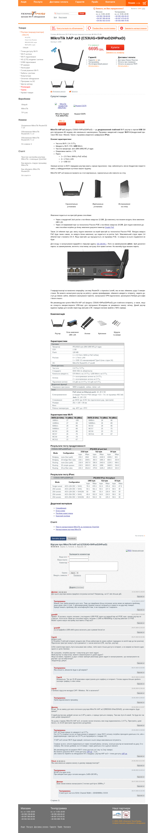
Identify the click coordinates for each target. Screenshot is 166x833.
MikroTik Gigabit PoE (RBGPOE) (62, 115)
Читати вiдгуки (138, 551)
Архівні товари (27, 93)
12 (96, 60)
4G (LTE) (27, 37)
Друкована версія (59, 91)
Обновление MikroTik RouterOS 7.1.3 (30, 133)
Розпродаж (25, 87)
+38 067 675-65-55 (122, 18)
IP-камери (25, 65)
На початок (139, 536)
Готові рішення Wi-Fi (29, 70)
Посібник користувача (64, 513)
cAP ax (124, 754)
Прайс (95, 2)
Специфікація (61, 508)
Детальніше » (93, 66)
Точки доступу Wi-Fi (29, 51)
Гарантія (79, 2)
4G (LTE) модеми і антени (32, 59)
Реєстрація (63, 17)
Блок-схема (60, 511)
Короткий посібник (63, 516)
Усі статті (26, 175)
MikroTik (26, 35)
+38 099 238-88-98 (103, 16)
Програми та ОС (28, 81)
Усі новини (26, 144)
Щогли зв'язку (27, 84)
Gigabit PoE (109, 227)
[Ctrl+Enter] (77, 587)
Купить (61, 124)
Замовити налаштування (136, 28)
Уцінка (23, 90)
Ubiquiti (25, 48)
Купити (115, 47)
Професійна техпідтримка (103, 28)
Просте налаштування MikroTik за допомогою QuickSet (77, 527)
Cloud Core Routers (31, 40)
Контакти (110, 2)
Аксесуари (25, 68)
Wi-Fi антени (26, 54)
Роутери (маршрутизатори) (32, 32)
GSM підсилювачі (28, 62)
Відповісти (140, 596)
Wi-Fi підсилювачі (28, 57)
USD (143, 8)
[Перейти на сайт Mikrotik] (126, 814)
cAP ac (89, 752)
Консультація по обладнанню (70, 28)
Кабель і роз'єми (28, 73)
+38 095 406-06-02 (122, 16)
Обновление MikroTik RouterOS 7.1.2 (30, 139)
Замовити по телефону (115, 52)
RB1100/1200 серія (31, 42)
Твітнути (74, 91)
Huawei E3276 (79, 114)
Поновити (77, 575)
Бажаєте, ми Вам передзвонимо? (110, 8)
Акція (23, 2)
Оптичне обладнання (30, 78)
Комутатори (26, 76)
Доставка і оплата (59, 2)
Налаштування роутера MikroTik (68, 529)
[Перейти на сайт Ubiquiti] (117, 814)
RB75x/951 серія (30, 45)
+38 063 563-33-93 (103, 21)
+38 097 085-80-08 (103, 18)
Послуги (38, 2)
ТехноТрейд (33, 14)
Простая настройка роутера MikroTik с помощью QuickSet (33, 158)
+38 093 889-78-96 (122, 21)
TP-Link (24, 113)
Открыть (80, 122)
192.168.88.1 (101, 244)
